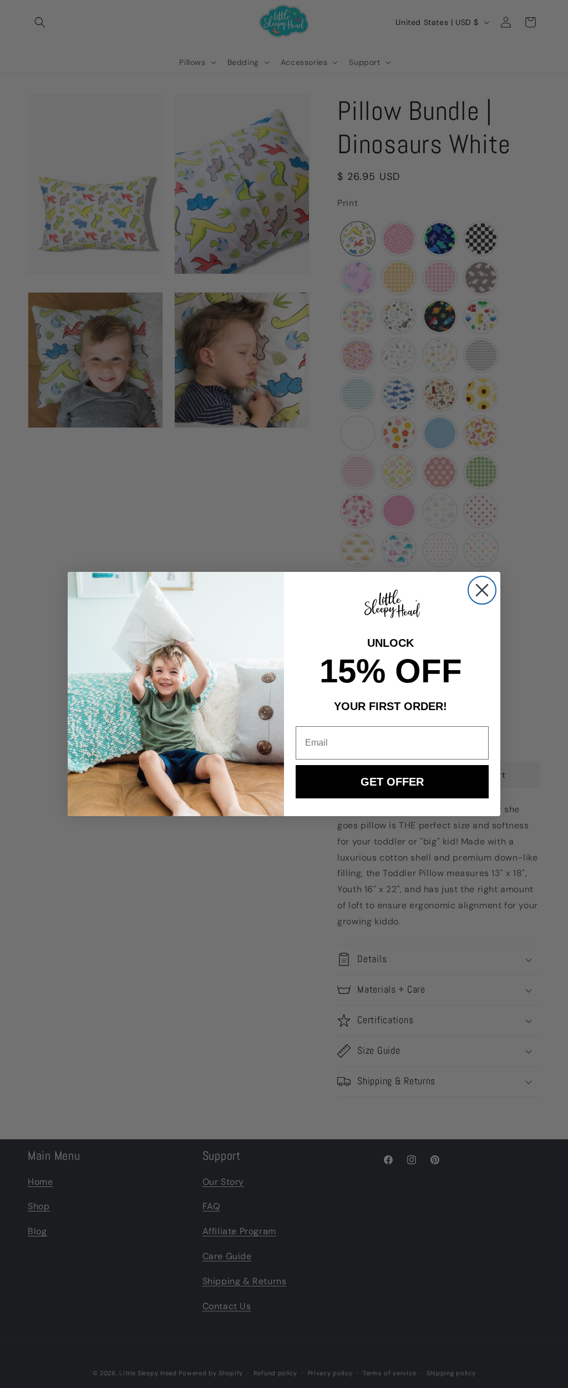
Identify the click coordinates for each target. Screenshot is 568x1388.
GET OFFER (392, 782)
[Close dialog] (482, 590)
